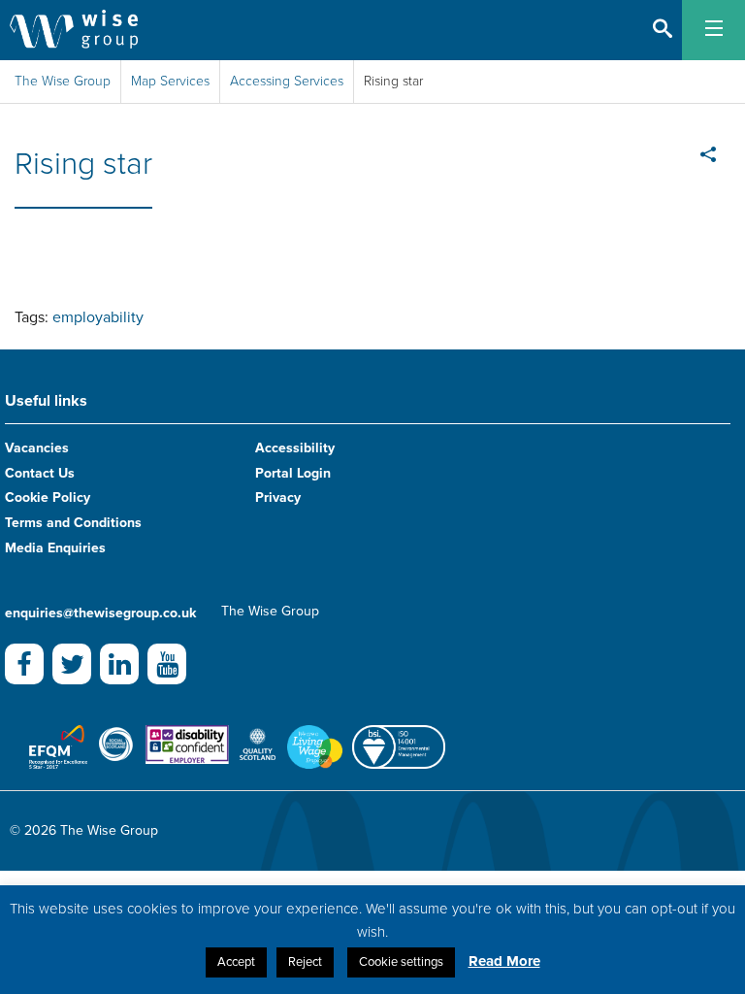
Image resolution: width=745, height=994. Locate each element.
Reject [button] (305, 962)
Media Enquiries (55, 548)
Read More (504, 961)
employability (98, 317)
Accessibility (295, 448)
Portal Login (293, 473)
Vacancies (37, 448)
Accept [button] (236, 962)
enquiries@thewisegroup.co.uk (100, 613)
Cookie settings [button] (401, 962)
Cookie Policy (47, 497)
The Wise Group (63, 81)
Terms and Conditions (73, 522)
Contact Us (40, 473)
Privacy (278, 497)
